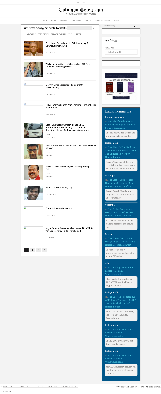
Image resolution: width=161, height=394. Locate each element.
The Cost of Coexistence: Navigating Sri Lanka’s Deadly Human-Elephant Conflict (120, 183)
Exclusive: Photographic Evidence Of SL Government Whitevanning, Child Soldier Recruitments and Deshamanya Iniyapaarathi (67, 127)
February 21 (50, 53)
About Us (24, 386)
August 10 (50, 238)
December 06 (50, 215)
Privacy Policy (37, 386)
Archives (109, 47)
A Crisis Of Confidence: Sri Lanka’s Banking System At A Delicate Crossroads (120, 124)
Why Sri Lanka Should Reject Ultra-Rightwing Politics (68, 168)
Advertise (7, 391)
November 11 (51, 74)
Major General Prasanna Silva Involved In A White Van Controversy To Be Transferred (69, 230)
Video (5, 386)
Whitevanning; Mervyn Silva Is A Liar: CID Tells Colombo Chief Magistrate (68, 65)
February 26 (50, 114)
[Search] (94, 28)
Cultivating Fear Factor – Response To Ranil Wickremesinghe (119, 270)
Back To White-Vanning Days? (60, 187)
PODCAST (14, 386)
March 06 (49, 176)
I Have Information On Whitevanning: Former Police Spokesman (71, 106)
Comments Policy (68, 386)
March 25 (49, 155)
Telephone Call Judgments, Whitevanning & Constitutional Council (67, 44)
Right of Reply (52, 386)
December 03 (50, 137)
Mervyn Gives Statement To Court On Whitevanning (64, 86)
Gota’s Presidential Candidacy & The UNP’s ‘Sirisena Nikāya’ (71, 147)
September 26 (51, 194)
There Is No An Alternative (59, 208)
